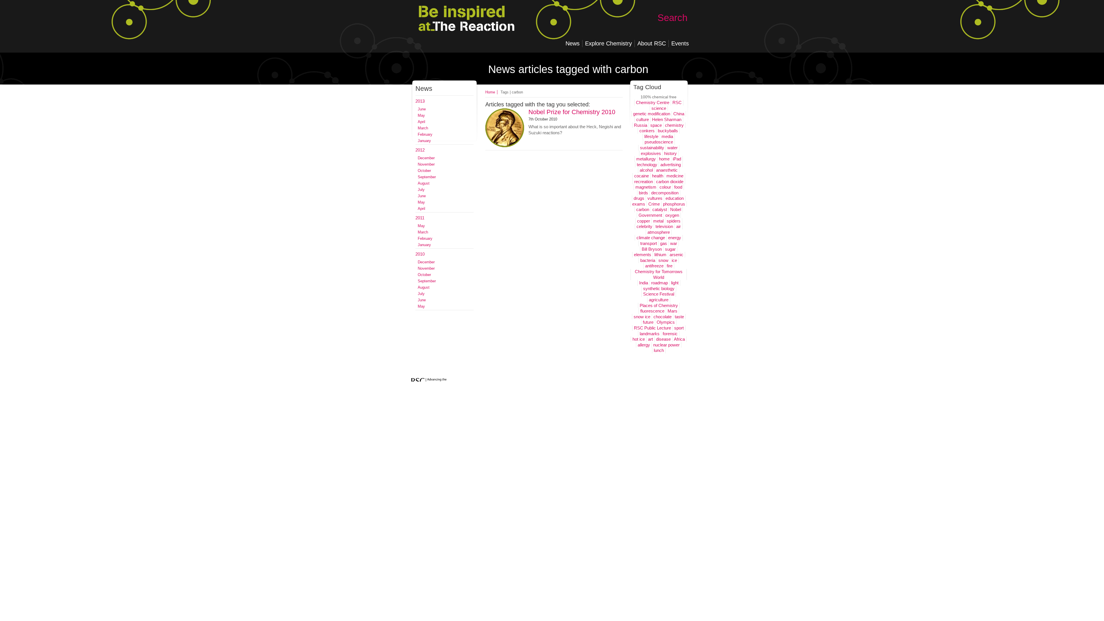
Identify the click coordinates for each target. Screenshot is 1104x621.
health (657, 175)
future (648, 322)
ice (674, 260)
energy (674, 237)
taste (679, 316)
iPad (677, 158)
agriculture (658, 299)
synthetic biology (658, 288)
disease (663, 339)
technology (647, 164)
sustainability (652, 147)
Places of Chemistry (659, 305)
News (423, 88)
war (673, 243)
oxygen (672, 215)
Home (490, 92)
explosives (651, 153)
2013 (420, 101)
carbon (642, 209)
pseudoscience (659, 141)
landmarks (650, 333)
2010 (420, 254)
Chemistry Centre (652, 102)
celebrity (644, 226)
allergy (644, 344)
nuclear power (666, 344)
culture (642, 119)
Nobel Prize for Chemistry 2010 (571, 112)
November (426, 164)
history (670, 153)
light (674, 282)
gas (663, 243)
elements (642, 254)
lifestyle (651, 136)
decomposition (664, 192)
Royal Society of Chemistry (476, 26)
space (656, 125)
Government (650, 215)
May (421, 115)
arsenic (676, 254)
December (426, 158)
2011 (419, 217)
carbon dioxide (669, 181)
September (427, 177)
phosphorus (674, 204)
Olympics (666, 322)
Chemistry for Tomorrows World (659, 274)
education (675, 198)
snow (663, 260)
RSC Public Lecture (652, 327)
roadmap (659, 282)
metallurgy (646, 158)
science (658, 108)
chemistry (674, 125)
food (678, 187)
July (421, 189)
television (664, 226)
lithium (660, 254)
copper (643, 220)
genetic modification (651, 113)
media (667, 136)
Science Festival (658, 294)
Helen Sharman (666, 119)
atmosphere (658, 232)
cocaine (641, 175)
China (678, 113)
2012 (420, 149)
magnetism (645, 187)
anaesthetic (667, 170)
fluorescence (652, 310)
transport (648, 243)
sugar (670, 249)
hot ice (638, 339)
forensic (670, 333)
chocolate (662, 316)
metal (658, 220)
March (423, 128)
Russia (640, 125)
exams (638, 204)
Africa (679, 339)
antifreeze (654, 265)
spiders (674, 220)
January (424, 141)
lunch (659, 350)
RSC (677, 102)
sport (679, 327)
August (424, 183)
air (678, 226)
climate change (651, 237)
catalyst (659, 209)
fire (669, 265)
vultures (654, 198)
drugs (639, 198)
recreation (643, 181)
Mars (672, 310)
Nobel (675, 209)
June (422, 109)
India (643, 282)
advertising (670, 164)
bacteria (647, 260)
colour (665, 187)
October (424, 170)
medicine (674, 175)
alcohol (646, 170)
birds (643, 192)
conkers (647, 130)
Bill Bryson (652, 249)
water (672, 147)
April (421, 122)
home (664, 158)
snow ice (642, 316)
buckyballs (668, 130)
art (650, 339)
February (425, 134)
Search (672, 17)
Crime (654, 204)
